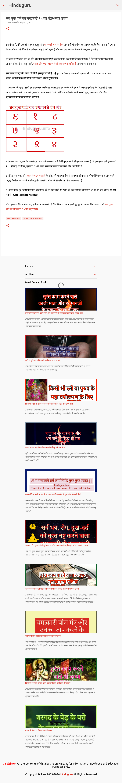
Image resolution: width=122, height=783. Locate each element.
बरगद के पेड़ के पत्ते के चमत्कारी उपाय (38, 730)
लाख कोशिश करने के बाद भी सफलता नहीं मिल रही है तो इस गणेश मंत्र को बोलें (52, 494)
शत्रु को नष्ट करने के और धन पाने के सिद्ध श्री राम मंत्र (45, 447)
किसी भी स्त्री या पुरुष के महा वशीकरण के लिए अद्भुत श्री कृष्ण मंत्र (49, 404)
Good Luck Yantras (33, 218)
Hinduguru (20, 5)
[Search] (118, 5)
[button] (8, 29)
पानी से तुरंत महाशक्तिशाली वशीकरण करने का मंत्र (43, 360)
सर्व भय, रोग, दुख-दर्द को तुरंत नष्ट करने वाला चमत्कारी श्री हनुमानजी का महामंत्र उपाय (56, 545)
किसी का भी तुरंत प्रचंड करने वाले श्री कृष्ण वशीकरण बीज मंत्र (47, 683)
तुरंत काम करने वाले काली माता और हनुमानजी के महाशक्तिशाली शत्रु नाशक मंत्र (54, 313)
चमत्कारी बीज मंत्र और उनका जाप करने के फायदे (43, 636)
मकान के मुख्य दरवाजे (35, 175)
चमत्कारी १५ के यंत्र (53, 44)
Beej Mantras (13, 218)
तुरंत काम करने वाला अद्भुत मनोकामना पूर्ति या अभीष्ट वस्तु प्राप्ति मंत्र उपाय (52, 589)
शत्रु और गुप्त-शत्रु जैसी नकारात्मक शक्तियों (54, 63)
